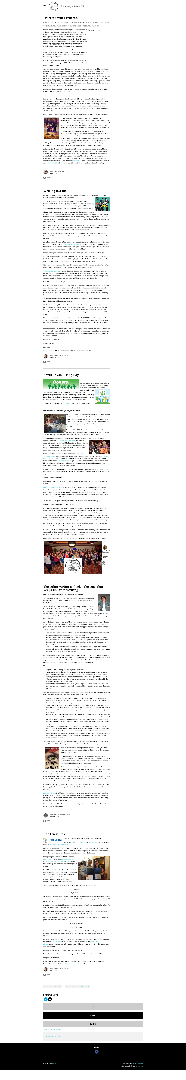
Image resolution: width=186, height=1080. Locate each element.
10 (72, 986)
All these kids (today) (51, 271)
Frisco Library (93, 842)
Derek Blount (67, 844)
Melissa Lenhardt (60, 171)
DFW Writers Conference (66, 441)
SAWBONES (77, 161)
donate (67, 403)
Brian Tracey (47, 351)
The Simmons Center (72, 964)
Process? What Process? (61, 18)
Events (93, 1024)
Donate (93, 1015)
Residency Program (64, 461)
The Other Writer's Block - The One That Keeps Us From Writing (73, 588)
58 (82, 986)
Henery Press (77, 842)
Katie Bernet (54, 844)
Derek (54, 870)
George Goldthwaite (58, 861)
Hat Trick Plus (54, 834)
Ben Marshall (106, 551)
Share (48, 178)
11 (75, 986)
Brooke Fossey (48, 859)
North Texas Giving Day (61, 375)
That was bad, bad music (72, 244)
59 (85, 986)
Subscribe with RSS (54, 1036)
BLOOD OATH (52, 163)
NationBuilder (138, 1064)
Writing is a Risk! (56, 191)
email (54, 1064)
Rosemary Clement (49, 793)
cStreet (140, 1066)
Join (93, 1006)
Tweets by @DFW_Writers (52, 1029)
